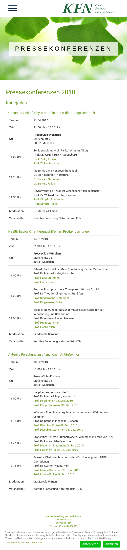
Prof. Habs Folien (44, 282)
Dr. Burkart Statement (47, 179)
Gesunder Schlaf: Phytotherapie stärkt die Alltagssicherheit (51, 113)
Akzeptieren (90, 544)
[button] (12, 8)
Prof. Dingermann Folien (48, 302)
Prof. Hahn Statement (46, 322)
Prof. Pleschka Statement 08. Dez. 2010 (58, 429)
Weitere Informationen (17, 542)
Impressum (36, 542)
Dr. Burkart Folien (44, 183)
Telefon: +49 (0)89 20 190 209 (63, 526)
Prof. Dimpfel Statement (49, 199)
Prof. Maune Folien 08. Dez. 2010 (54, 474)
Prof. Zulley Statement (47, 163)
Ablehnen (111, 544)
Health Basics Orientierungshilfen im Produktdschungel (49, 231)
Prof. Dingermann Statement (51, 298)
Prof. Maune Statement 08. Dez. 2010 (56, 470)
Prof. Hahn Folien (44, 327)
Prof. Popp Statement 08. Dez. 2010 (56, 405)
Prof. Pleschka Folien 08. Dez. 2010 (55, 425)
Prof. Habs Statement (47, 277)
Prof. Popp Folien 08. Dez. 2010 (53, 400)
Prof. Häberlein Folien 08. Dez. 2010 (55, 449)
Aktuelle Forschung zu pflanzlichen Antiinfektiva (43, 355)
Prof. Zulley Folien (45, 159)
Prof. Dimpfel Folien (46, 203)
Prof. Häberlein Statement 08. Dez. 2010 (58, 445)
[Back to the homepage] (89, 8)
